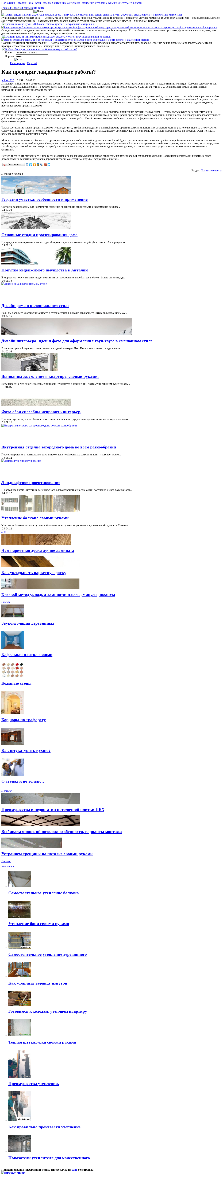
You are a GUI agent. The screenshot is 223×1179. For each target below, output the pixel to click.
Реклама (6, 861)
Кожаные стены (16, 683)
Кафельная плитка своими (26, 654)
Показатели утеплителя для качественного (49, 1158)
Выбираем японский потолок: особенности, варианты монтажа (61, 831)
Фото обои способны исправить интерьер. (41, 412)
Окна (29, 2)
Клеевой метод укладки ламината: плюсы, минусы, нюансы (58, 594)
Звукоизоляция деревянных (27, 623)
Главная (6, 7)
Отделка (47, 2)
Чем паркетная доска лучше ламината (37, 550)
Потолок (21, 2)
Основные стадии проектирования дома (39, 235)
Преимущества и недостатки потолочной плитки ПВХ (52, 809)
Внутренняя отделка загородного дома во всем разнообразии (58, 447)
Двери (37, 2)
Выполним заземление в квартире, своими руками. (50, 376)
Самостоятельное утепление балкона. (44, 893)
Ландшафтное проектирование (30, 482)
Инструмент (125, 2)
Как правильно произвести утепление (44, 1127)
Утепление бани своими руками (38, 923)
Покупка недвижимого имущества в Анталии (44, 270)
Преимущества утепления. (33, 1083)
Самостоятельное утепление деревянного (47, 954)
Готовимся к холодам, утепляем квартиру (47, 1011)
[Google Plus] (45, 165)
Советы (137, 2)
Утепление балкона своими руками (35, 518)
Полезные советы (211, 170)
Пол (3, 2)
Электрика (73, 2)
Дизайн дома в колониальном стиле (35, 305)
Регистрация (17, 63)
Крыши (112, 2)
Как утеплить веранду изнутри (37, 983)
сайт (74, 1169)
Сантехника (59, 2)
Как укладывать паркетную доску (33, 572)
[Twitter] (31, 165)
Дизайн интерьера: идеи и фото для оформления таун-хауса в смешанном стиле (76, 341)
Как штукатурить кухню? (26, 750)
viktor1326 (8, 80)
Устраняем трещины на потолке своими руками (47, 854)
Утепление (101, 2)
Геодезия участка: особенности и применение (44, 199)
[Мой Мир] (38, 165)
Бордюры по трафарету (23, 719)
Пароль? (32, 63)
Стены (11, 2)
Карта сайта (37, 7)
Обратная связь (20, 7)
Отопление (87, 2)
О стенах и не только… (23, 781)
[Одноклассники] (34, 165)
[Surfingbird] (49, 165)
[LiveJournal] (42, 165)
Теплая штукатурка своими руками (42, 1042)
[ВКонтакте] (27, 165)
